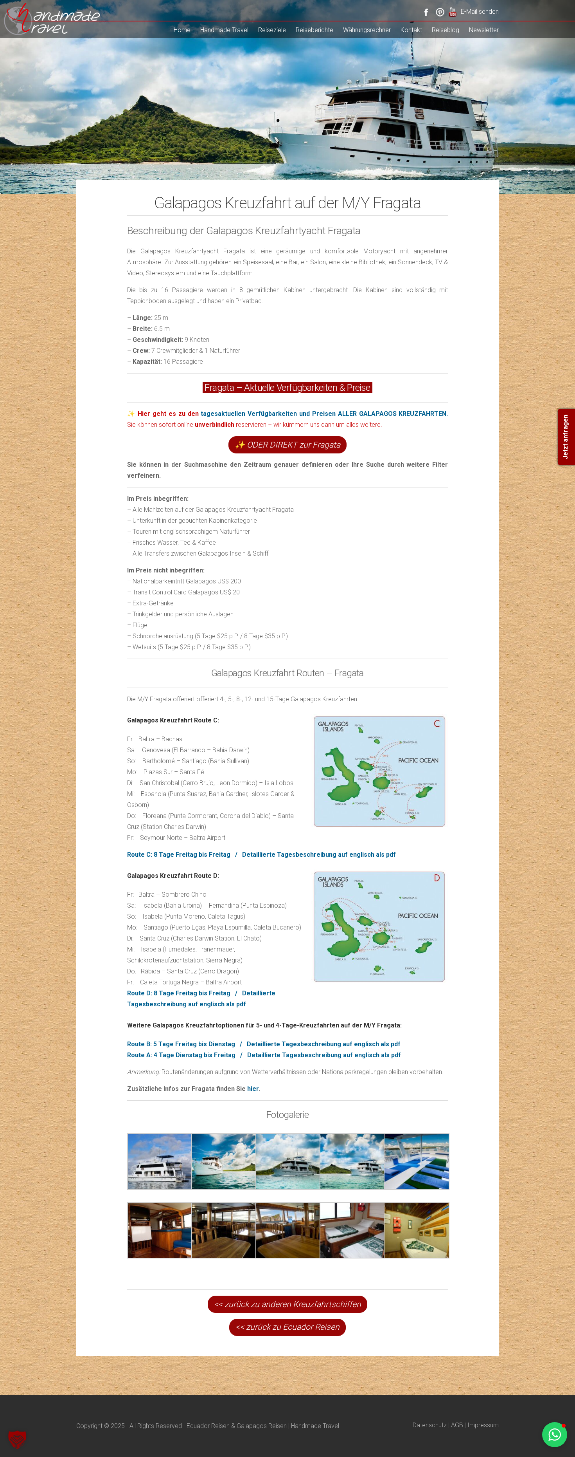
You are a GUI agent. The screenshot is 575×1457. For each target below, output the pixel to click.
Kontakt (411, 30)
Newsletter (484, 30)
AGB (457, 1425)
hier (253, 1088)
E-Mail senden (480, 11)
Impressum (483, 1425)
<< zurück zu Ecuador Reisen (287, 1327)
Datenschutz (430, 1425)
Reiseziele (272, 30)
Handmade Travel (224, 30)
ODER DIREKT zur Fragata (287, 445)
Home (182, 30)
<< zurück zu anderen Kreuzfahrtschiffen (287, 1304)
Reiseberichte (314, 30)
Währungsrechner (367, 30)
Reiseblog (445, 30)
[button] (17, 1440)
